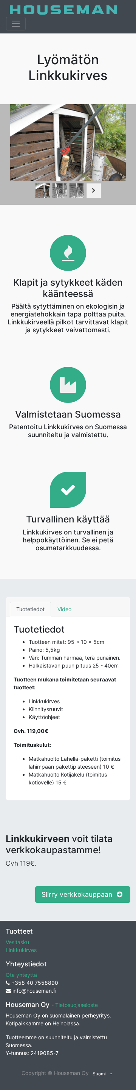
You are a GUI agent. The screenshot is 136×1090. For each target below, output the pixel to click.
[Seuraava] (117, 154)
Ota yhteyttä (21, 975)
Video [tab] (64, 609)
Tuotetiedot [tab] (30, 609)
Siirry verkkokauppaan (78, 894)
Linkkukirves (21, 950)
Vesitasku (17, 942)
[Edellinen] (19, 154)
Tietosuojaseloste (76, 1005)
